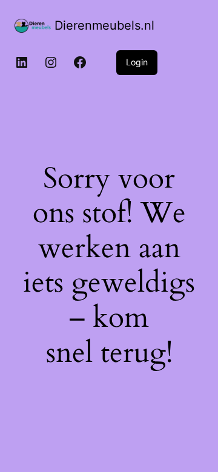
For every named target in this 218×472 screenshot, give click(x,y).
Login (137, 62)
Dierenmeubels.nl (104, 25)
